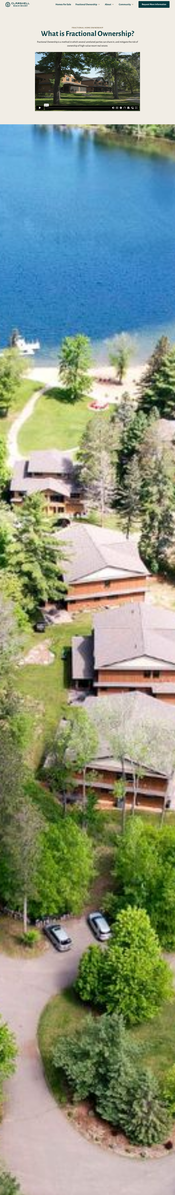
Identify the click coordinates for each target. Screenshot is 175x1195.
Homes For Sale (63, 4)
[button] (88, 5)
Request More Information (154, 4)
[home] (17, 4)
